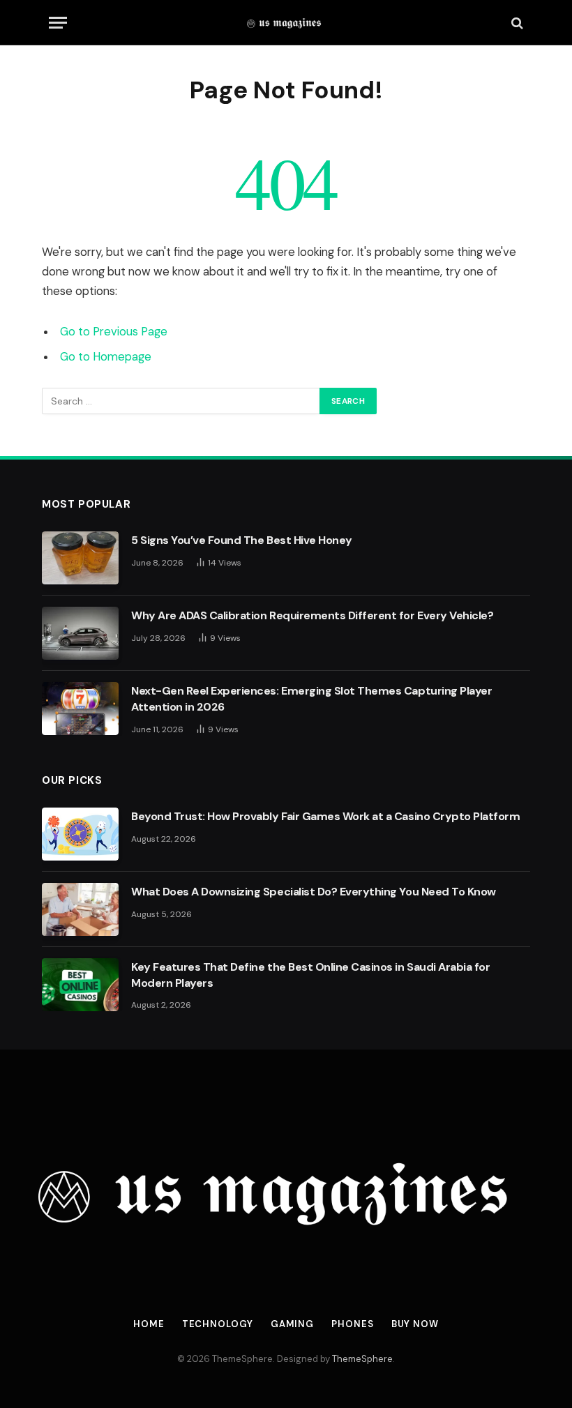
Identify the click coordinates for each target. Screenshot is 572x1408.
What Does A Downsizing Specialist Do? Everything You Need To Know (313, 891)
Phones (352, 1324)
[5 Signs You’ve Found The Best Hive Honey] (80, 557)
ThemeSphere (362, 1359)
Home (149, 1324)
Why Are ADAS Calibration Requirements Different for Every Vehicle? (312, 615)
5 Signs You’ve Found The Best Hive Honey (241, 540)
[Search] (516, 22)
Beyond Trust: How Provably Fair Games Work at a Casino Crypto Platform (325, 816)
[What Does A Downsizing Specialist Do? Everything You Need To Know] (80, 909)
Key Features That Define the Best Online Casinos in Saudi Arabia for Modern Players (310, 975)
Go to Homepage (105, 356)
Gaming (292, 1324)
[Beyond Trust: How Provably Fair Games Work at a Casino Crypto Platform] (80, 834)
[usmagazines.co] (286, 22)
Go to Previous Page (113, 331)
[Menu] (58, 22)
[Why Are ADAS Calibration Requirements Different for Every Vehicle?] (80, 633)
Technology (217, 1324)
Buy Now (415, 1324)
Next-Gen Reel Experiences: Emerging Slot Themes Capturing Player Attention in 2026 (311, 698)
